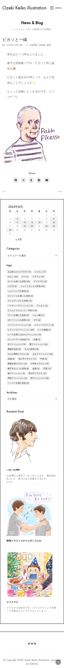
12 (25, 222)
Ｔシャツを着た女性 (18, 383)
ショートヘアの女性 (18, 291)
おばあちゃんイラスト (19, 272)
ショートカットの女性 (33, 286)
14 (39, 222)
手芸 (47, 368)
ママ (37, 320)
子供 (43, 359)
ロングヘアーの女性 (19, 339)
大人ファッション (43, 354)
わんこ (13, 276)
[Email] (47, 180)
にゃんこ (40, 272)
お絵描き (33, 45)
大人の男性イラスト (18, 354)
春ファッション (16, 373)
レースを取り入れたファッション (24, 334)
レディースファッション (21, 330)
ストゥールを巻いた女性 (20, 296)
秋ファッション (40, 378)
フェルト (42, 305)
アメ (25, 276)
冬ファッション (17, 344)
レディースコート (44, 325)
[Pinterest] (39, 180)
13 (32, 222)
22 (46, 226)
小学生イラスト (39, 363)
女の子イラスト (27, 359)
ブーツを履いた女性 (18, 315)
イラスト (38, 276)
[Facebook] (16, 180)
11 (17, 222)
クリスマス (40, 281)
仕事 (36, 339)
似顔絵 (42, 45)
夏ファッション (38, 344)
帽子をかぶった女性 (18, 368)
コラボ (12, 286)
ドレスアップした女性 (20, 301)
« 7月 (19, 239)
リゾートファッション (19, 325)
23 (54, 226)
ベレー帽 (38, 315)
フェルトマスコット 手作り (22, 310)
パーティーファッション (20, 305)
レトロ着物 (44, 330)
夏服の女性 (14, 349)
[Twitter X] (23, 180)
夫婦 (11, 359)
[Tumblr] (31, 180)
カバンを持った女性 (19, 281)
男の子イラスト (37, 373)
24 (10, 230)
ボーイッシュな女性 (19, 320)
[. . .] (32, 644)
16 (54, 222)
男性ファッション (17, 378)
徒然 (49, 45)
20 (32, 226)
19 (25, 226)
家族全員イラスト (17, 363)
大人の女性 (32, 349)
